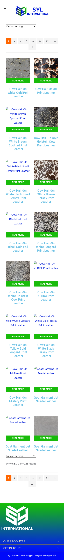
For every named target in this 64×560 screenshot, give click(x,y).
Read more (18, 81)
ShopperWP (50, 555)
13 (40, 40)
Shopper (29, 555)
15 (54, 40)
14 (47, 40)
